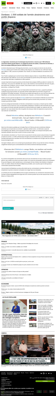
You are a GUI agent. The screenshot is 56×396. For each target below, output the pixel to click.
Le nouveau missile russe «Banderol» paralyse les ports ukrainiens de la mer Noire (19, 264)
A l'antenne (46, 7)
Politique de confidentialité (6, 381)
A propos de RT (4, 377)
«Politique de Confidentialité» (6, 394)
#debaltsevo (39, 115)
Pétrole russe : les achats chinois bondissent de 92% (13, 289)
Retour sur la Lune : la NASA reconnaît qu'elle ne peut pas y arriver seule (17, 261)
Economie (39, 7)
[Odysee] (36, 3)
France (28, 7)
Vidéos (52, 7)
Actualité (4, 7)
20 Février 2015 (32, 154)
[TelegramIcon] (41, 3)
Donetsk (23, 97)
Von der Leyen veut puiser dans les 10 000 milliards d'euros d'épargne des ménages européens (14, 316)
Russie (18, 7)
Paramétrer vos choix (5, 383)
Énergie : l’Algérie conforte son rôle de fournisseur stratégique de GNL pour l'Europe (19, 292)
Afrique (23, 7)
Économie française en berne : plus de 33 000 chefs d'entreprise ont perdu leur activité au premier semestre (25, 285)
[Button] (53, 3)
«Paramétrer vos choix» (19, 392)
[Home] (3, 3)
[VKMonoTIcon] (34, 3)
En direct (10, 3)
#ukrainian (14, 115)
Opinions (33, 7)
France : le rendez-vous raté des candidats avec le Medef (14, 246)
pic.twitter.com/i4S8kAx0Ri (13, 120)
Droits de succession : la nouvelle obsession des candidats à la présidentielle (18, 250)
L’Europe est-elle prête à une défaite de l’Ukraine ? (12, 278)
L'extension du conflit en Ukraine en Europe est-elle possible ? (15, 271)
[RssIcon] (44, 3)
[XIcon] (39, 3)
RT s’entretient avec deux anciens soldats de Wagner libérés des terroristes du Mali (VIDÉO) (25, 365)
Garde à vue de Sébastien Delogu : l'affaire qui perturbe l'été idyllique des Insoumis (19, 243)
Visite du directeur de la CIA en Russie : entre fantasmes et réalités (16, 274)
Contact (2, 386)
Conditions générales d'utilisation (5, 380)
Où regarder (28, 3)
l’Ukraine (3, 69)
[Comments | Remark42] (28, 205)
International (12, 7)
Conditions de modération (6, 385)
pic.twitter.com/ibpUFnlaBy (29, 152)
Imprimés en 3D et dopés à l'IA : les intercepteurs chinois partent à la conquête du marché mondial (46, 301)
